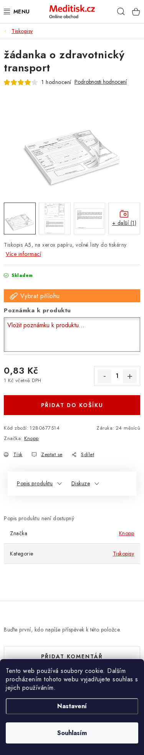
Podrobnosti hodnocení (100, 82)
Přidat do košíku (72, 405)
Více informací (23, 254)
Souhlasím (72, 733)
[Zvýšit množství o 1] (130, 376)
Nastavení (72, 706)
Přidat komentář (72, 656)
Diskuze (80, 483)
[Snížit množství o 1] (104, 376)
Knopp (31, 438)
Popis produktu (35, 483)
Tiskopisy (123, 553)
